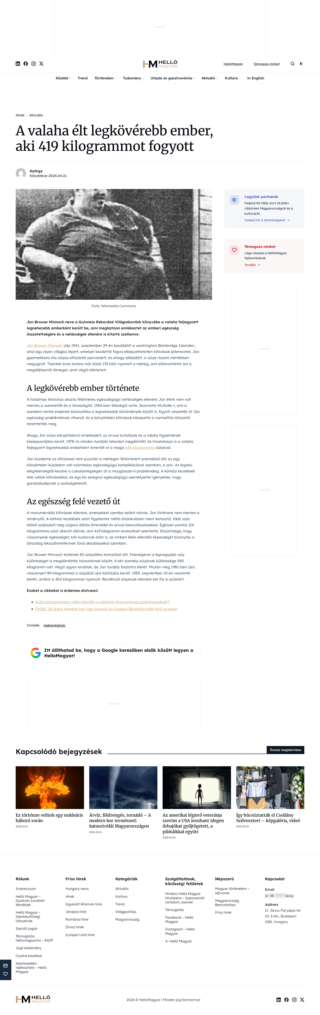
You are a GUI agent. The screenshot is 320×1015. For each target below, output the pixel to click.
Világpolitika (125, 866)
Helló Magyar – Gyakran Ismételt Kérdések (30, 855)
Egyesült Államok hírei (84, 859)
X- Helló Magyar (178, 896)
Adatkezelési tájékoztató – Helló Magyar (31, 922)
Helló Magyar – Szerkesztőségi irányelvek (28, 871)
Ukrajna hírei (76, 866)
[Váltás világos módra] (301, 18)
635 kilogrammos (140, 402)
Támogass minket (267, 19)
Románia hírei (77, 874)
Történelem (103, 33)
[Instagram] (33, 18)
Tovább (250, 219)
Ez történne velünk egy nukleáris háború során (49, 772)
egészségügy (54, 580)
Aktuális (208, 33)
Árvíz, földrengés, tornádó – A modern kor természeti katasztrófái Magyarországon (120, 775)
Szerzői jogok (26, 883)
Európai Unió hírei (80, 889)
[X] (41, 18)
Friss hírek (223, 867)
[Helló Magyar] (160, 18)
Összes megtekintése (285, 705)
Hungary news (77, 843)
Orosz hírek (75, 881)
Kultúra (231, 33)
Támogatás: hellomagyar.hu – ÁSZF (34, 893)
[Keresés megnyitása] (292, 18)
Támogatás (174, 864)
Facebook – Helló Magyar (179, 874)
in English (255, 33)
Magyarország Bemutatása (227, 857)
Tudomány (132, 33)
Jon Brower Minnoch (44, 300)
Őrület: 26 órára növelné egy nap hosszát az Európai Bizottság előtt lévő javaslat (106, 563)
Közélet (62, 33)
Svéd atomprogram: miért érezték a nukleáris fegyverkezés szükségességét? (102, 556)
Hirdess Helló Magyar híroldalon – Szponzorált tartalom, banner (185, 852)
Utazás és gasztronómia (171, 33)
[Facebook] (26, 18)
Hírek (70, 851)
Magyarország (127, 874)
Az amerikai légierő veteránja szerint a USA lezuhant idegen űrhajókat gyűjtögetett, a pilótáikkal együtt (193, 778)
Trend (83, 33)
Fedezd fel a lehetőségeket (264, 174)
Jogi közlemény (28, 902)
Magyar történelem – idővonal (232, 845)
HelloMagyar (233, 19)
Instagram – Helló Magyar (180, 886)
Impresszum (26, 843)
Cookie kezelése (29, 910)
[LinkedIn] (18, 18)
